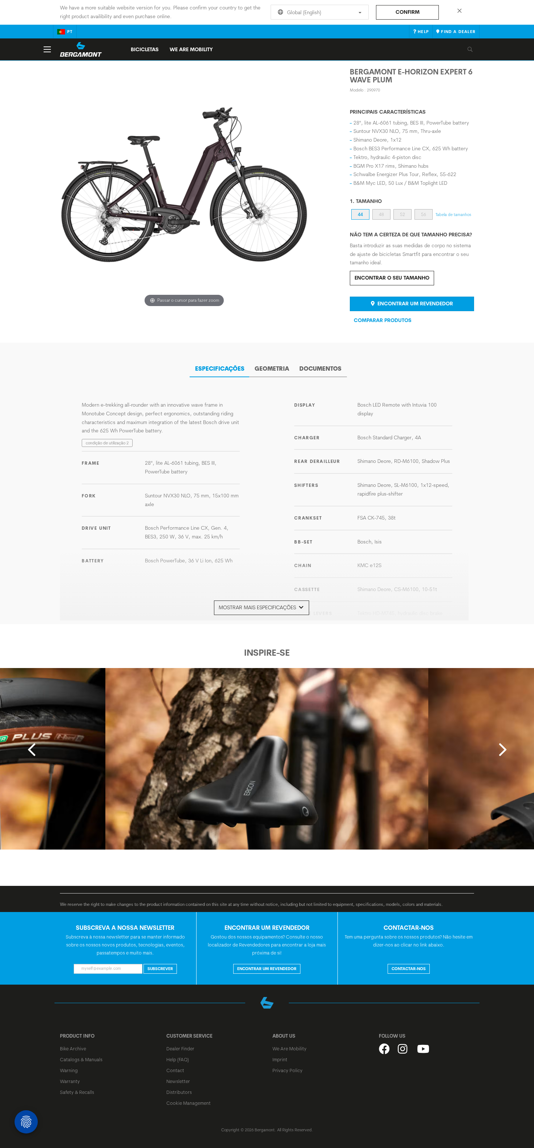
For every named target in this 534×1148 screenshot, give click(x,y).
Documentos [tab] (320, 368)
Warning (69, 1070)
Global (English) (303, 12)
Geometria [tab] (272, 368)
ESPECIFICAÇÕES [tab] (219, 368)
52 (402, 214)
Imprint (279, 1059)
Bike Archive (73, 1048)
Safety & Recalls (77, 1092)
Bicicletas (145, 49)
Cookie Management (188, 1103)
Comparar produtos (383, 320)
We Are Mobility (191, 49)
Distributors (179, 1092)
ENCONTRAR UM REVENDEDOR (266, 968)
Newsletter (178, 1081)
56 (423, 214)
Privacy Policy (287, 1070)
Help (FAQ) (177, 1059)
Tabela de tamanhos (453, 214)
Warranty (70, 1081)
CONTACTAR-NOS (409, 968)
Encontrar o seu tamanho (392, 277)
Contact (175, 1070)
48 (381, 214)
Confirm (408, 12)
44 (360, 214)
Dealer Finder (180, 1048)
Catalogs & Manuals (81, 1059)
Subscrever (160, 968)
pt (70, 31)
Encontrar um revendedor (414, 303)
